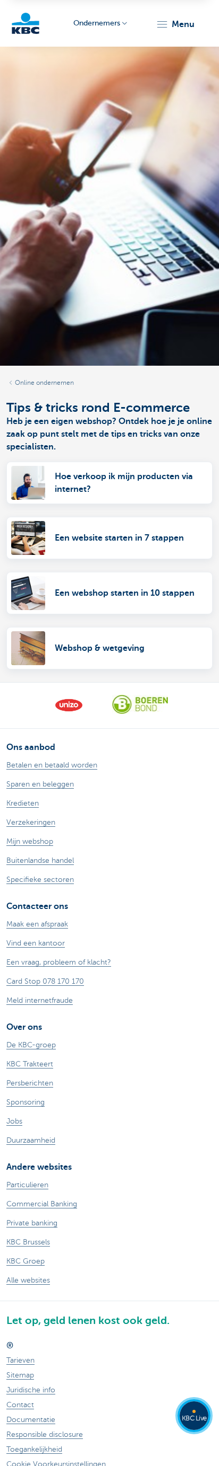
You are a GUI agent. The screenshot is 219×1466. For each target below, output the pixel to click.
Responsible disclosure (44, 1434)
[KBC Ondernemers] (26, 23)
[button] (175, 24)
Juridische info (30, 1390)
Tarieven (20, 1360)
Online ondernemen (44, 382)
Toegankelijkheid (34, 1449)
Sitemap (20, 1375)
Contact (20, 1405)
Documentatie (30, 1420)
